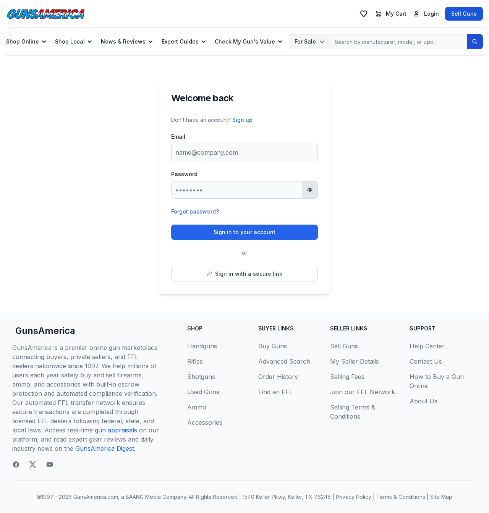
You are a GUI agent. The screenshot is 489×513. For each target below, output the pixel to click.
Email (178, 136)
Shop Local (70, 41)
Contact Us (426, 361)
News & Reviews (123, 41)
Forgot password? (195, 211)
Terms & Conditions (400, 497)
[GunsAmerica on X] (33, 464)
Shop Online (22, 41)
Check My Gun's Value (245, 41)
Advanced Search (284, 361)
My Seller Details (354, 361)
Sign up (242, 120)
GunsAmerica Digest (104, 448)
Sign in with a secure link (248, 273)
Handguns (202, 346)
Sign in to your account (244, 232)
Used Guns (203, 392)
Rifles (195, 361)
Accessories (204, 422)
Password (184, 174)
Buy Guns (272, 346)
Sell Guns (464, 13)
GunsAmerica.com (95, 497)
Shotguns (201, 376)
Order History (278, 376)
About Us (423, 401)
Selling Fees (347, 376)
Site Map (441, 497)
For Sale (305, 41)
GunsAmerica (45, 330)
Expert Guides (180, 41)
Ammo (196, 407)
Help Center (427, 346)
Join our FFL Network (362, 392)
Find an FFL (275, 392)
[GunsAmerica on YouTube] (49, 464)
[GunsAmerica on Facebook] (16, 464)
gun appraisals (116, 430)
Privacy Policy (353, 497)
